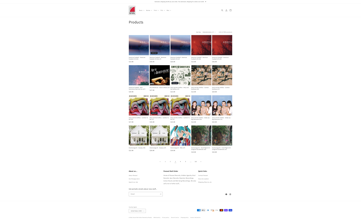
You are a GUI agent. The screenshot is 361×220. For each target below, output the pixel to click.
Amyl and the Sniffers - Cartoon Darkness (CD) (200, 88)
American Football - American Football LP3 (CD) (137, 58)
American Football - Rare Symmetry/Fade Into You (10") (137, 88)
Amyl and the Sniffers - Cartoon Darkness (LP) (221, 88)
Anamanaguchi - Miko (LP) (177, 148)
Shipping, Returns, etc (205, 182)
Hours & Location (203, 179)
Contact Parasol (203, 175)
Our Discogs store (134, 179)
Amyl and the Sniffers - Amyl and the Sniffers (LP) (179, 88)
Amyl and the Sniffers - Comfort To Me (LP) (159, 118)
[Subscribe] (160, 194)
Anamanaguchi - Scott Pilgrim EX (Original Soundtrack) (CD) (200, 148)
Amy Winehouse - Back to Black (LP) (160, 87)
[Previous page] (160, 162)
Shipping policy (184, 217)
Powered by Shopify (147, 217)
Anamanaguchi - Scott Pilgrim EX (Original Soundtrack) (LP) (221, 148)
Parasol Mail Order (137, 217)
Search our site (133, 182)
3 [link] (175, 162)
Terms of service (175, 217)
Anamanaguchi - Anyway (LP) (158, 148)
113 (196, 161)
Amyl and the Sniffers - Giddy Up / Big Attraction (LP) (221, 118)
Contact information (195, 217)
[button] (141, 10)
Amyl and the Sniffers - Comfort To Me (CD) (138, 118)
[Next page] (201, 162)
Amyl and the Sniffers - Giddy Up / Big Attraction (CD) (200, 118)
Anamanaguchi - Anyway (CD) (137, 148)
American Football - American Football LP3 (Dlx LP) (158, 58)
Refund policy (157, 217)
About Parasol (133, 175)
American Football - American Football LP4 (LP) (220, 58)
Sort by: (198, 32)
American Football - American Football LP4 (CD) (199, 58)
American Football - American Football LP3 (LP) (178, 58)
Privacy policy (165, 217)
